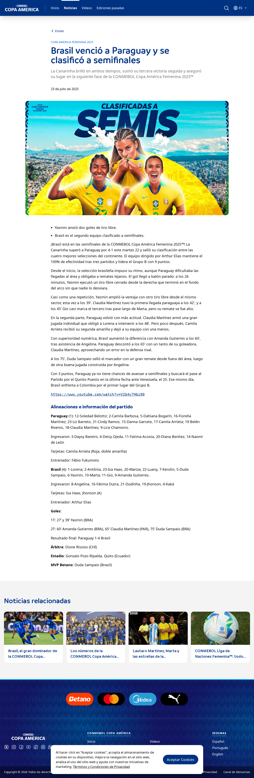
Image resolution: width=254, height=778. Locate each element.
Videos (87, 8)
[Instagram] (13, 747)
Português (220, 748)
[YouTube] (28, 747)
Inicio (55, 8)
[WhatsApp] (50, 747)
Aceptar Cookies (180, 759)
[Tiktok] (35, 747)
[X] (6, 747)
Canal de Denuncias (236, 772)
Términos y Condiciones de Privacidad (101, 767)
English (217, 754)
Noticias (70, 8)
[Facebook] (21, 747)
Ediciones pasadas (110, 8)
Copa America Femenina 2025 (72, 42)
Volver (59, 31)
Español (218, 741)
